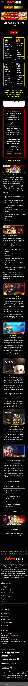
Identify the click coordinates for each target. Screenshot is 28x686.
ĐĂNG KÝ (18, 7)
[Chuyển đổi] (4, 486)
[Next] (25, 527)
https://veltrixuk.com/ (12, 635)
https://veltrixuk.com (15, 153)
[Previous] (3, 527)
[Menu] (2, 2)
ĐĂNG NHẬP (8, 7)
